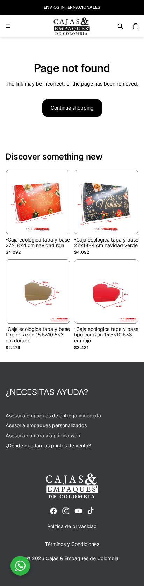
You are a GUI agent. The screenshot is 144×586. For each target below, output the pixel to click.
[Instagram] (66, 511)
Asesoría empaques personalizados (46, 425)
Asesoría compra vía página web (43, 435)
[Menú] (8, 26)
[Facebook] (53, 511)
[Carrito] (135, 26)
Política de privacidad (72, 526)
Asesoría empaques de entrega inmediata (53, 415)
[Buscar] (120, 26)
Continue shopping (72, 108)
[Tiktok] (90, 511)
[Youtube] (78, 511)
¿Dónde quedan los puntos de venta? (48, 445)
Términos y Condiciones (72, 544)
